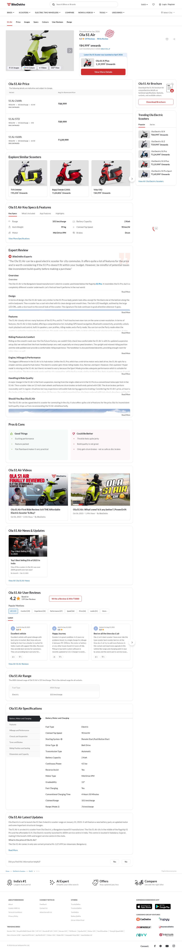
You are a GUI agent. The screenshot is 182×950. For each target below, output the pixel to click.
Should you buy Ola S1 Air (22, 398)
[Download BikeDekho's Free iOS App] (144, 906)
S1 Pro (99, 284)
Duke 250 (60, 935)
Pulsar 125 (91, 931)
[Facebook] (154, 946)
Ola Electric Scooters (154, 181)
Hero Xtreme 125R (13, 935)
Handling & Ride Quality (21, 378)
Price (18, 22)
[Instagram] (174, 946)
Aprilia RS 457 (41, 935)
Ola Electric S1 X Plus (160, 161)
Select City (167, 12)
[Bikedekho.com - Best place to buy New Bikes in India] (16, 4)
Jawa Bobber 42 (86, 935)
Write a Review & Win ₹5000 (65, 598)
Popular (141, 124)
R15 (55, 931)
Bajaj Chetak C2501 (61, 189)
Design (12, 296)
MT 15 (38, 931)
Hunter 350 (11, 931)
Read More (126, 292)
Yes (114, 861)
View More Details (103, 72)
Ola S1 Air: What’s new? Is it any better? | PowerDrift (99, 509)
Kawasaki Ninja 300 (72, 935)
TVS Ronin (72, 931)
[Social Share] (174, 39)
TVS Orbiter (16, 189)
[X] (160, 946)
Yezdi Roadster (102, 931)
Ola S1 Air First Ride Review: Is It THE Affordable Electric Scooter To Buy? (35, 511)
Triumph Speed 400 (116, 931)
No (126, 861)
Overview (14, 275)
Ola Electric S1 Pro (159, 151)
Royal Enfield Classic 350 (25, 931)
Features (13, 316)
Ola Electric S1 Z (158, 141)
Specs (36, 22)
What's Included (28, 213)
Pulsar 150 (51, 935)
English (143, 4)
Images (27, 22)
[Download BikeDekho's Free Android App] (163, 906)
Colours (45, 22)
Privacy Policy (13, 916)
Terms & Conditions (15, 912)
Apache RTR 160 (28, 935)
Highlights (60, 213)
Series (152, 124)
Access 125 (63, 931)
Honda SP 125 (47, 931)
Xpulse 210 (82, 931)
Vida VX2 (98, 189)
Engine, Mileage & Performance (25, 357)
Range (69, 22)
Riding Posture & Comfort (22, 337)
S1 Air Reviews (22, 664)
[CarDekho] (143, 919)
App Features (45, 213)
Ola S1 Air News (23, 580)
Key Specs (13, 213)
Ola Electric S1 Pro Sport (161, 171)
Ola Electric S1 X (158, 131)
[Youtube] (167, 946)
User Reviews (57, 22)
